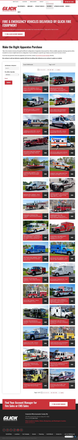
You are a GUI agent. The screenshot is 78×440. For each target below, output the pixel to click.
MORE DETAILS (29, 422)
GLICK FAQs (9, 434)
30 (52, 69)
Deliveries (49, 6)
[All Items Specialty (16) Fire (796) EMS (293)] (12, 74)
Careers (34, 434)
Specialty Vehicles (39, 6)
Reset (6, 78)
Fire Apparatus (21, 6)
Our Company (25, 434)
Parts (19, 12)
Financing (41, 434)
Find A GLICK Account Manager (14, 34)
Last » (58, 69)
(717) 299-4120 (33, 418)
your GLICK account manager (43, 55)
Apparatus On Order (59, 6)
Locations (24, 1)
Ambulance (30, 6)
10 (48, 69)
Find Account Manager (59, 404)
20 (50, 69)
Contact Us (58, 434)
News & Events (33, 1)
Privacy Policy (33, 438)
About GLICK (15, 1)
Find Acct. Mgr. (70, 2)
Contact (41, 1)
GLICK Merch (49, 434)
